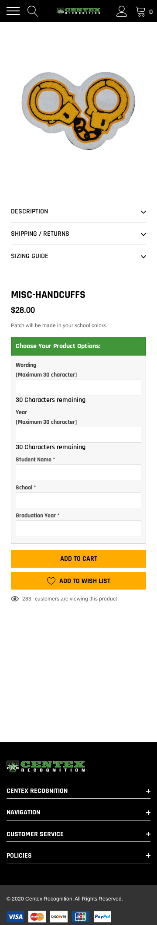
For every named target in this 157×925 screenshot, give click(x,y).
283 (26, 599)
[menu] (13, 10)
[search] (32, 11)
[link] (78, 766)
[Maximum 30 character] (46, 370)
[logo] (78, 11)
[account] (121, 11)
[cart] (140, 11)
